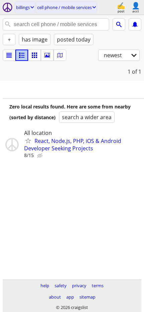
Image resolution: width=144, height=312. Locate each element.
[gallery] (47, 55)
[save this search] (135, 24)
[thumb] (21, 55)
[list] (9, 55)
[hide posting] (41, 155)
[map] (60, 55)
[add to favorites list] (28, 141)
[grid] (34, 55)
